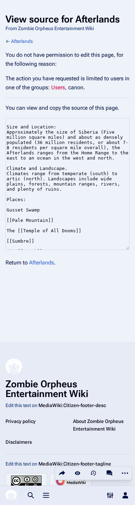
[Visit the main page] (11, 495)
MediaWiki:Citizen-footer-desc (72, 405)
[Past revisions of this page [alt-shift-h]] (93, 473)
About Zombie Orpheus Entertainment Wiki (98, 425)
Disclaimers (19, 442)
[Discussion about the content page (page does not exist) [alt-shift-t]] (109, 473)
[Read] (77, 473)
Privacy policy (21, 421)
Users (58, 87)
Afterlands (22, 41)
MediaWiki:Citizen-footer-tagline (74, 464)
